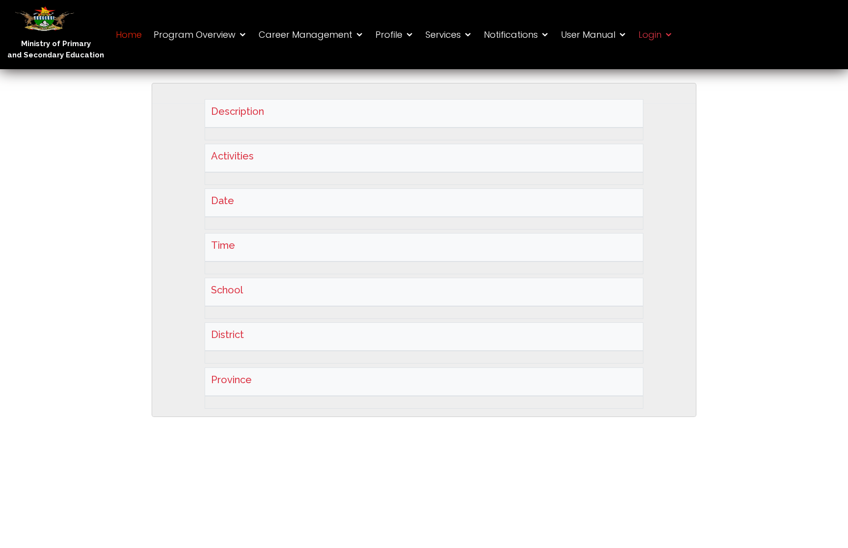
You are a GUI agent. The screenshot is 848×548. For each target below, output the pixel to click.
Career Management (305, 34)
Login (650, 34)
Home (129, 34)
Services (443, 34)
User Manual (588, 34)
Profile (388, 34)
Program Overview (195, 34)
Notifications (511, 34)
